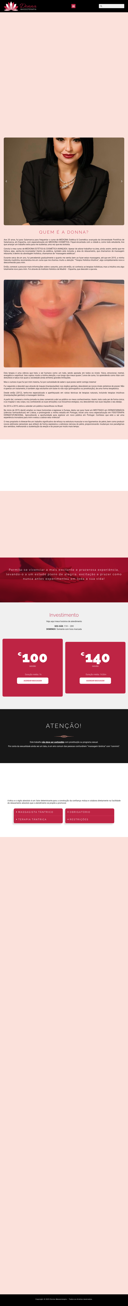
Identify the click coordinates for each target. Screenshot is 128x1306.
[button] (73, 6)
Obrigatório (80, 812)
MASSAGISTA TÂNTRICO (36, 812)
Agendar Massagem (33, 681)
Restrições (79, 819)
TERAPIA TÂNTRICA (32, 819)
